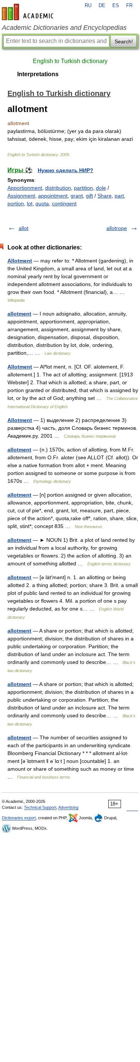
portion (15, 203)
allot (23, 228)
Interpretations (38, 74)
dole (101, 188)
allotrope (116, 228)
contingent (64, 203)
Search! (124, 41)
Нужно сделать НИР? (65, 170)
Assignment (21, 196)
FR (129, 5)
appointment (53, 196)
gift (89, 196)
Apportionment (24, 188)
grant (77, 196)
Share (104, 196)
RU (88, 5)
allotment (19, 314)
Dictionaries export (19, 818)
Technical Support (40, 807)
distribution (58, 188)
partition (83, 188)
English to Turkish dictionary (70, 61)
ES (115, 5)
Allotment (19, 261)
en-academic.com (29, 12)
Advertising (68, 807)
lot (29, 203)
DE (102, 5)
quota (42, 203)
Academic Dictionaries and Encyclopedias (64, 27)
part (119, 196)
